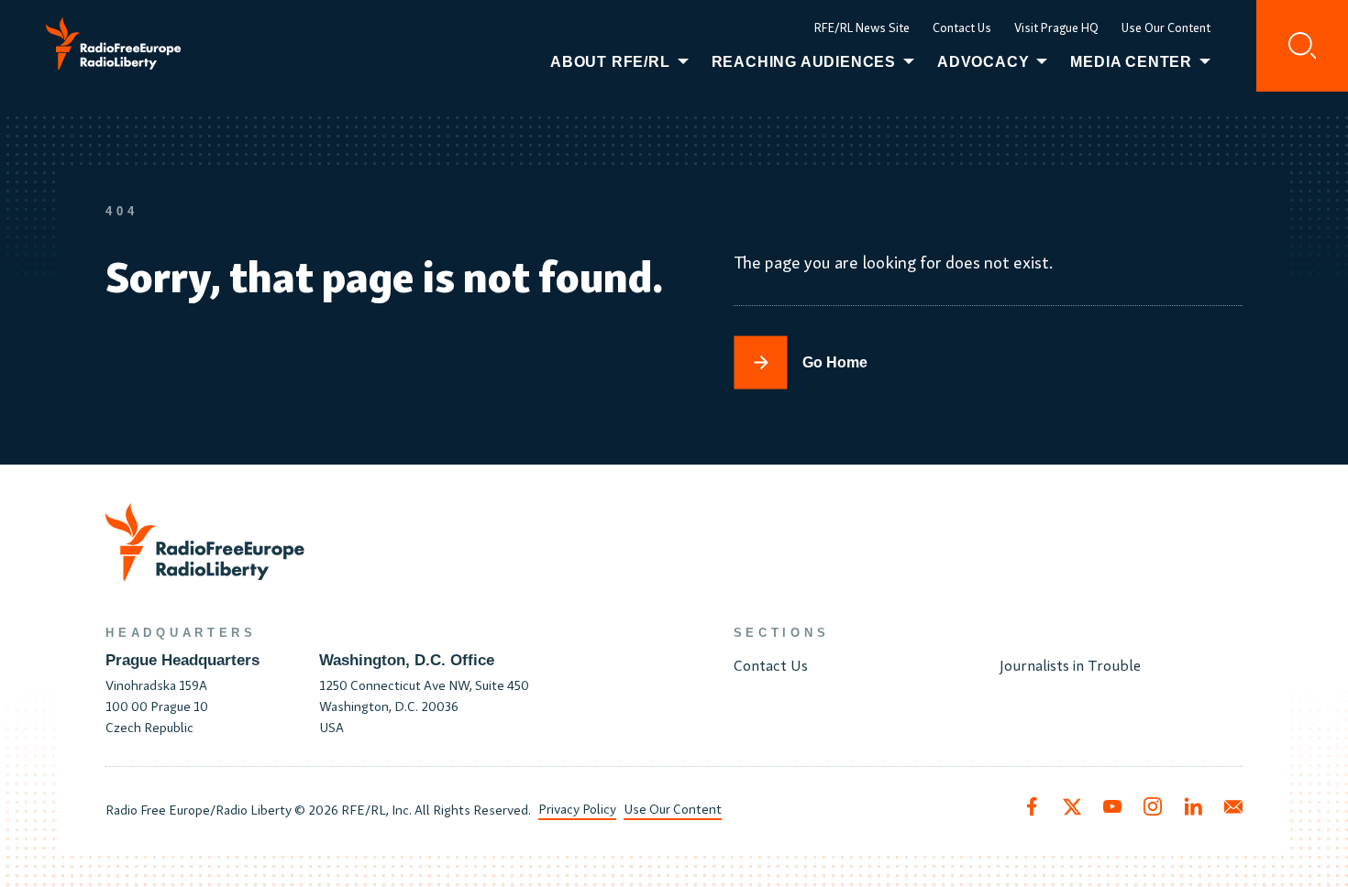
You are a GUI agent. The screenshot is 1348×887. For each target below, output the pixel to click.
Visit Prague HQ (1056, 27)
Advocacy (983, 62)
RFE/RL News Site (862, 27)
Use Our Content (1165, 27)
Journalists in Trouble (1070, 664)
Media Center (1131, 62)
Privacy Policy (577, 807)
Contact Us (962, 27)
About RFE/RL (610, 62)
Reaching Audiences (804, 62)
